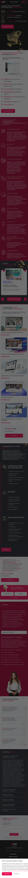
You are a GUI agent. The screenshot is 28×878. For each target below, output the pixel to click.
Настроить (16, 873)
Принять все (7, 873)
